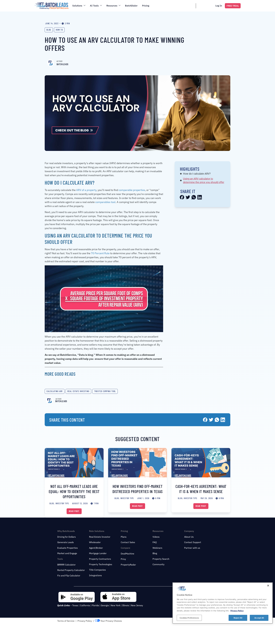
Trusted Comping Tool (105, 391)
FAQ (155, 542)
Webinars (157, 547)
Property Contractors (100, 558)
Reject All (238, 618)
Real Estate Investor (99, 536)
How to (59, 30)
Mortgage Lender (98, 553)
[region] (222, 603)
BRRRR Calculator (66, 564)
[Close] (268, 585)
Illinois (125, 605)
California (85, 605)
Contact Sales (128, 542)
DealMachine (127, 553)
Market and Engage (67, 553)
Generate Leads (65, 542)
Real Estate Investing (78, 391)
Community (158, 564)
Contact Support (192, 542)
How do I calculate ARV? (197, 173)
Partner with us (192, 547)
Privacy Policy (84, 620)
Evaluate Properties (67, 547)
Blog (49, 30)
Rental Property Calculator (71, 570)
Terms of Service (65, 620)
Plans (123, 536)
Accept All (259, 618)
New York (115, 605)
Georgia (105, 605)
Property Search (161, 558)
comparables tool (105, 202)
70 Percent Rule (100, 253)
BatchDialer (131, 5)
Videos (156, 536)
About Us (189, 536)
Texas (75, 605)
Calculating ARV (55, 391)
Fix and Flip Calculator (68, 575)
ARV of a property (86, 190)
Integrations (95, 575)
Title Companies (97, 569)
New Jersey (137, 605)
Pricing (145, 5)
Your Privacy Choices (111, 620)
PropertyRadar (128, 564)
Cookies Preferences (189, 618)
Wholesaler (95, 542)
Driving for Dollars (66, 536)
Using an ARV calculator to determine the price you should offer (203, 180)
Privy (123, 559)
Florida (95, 605)
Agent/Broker (96, 547)
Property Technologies (100, 564)
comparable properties (132, 190)
